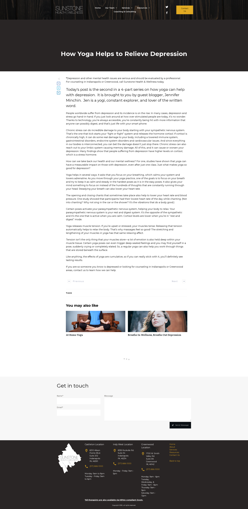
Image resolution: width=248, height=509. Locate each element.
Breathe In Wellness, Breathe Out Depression (157, 325)
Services (173, 450)
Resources (174, 452)
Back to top (174, 461)
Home (172, 444)
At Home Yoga (95, 325)
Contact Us (174, 455)
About (172, 447)
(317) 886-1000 (96, 466)
